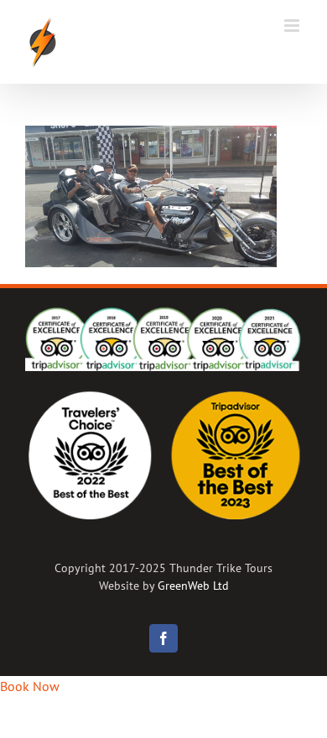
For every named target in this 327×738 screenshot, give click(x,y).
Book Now (30, 686)
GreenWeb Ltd (193, 585)
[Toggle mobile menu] (293, 25)
